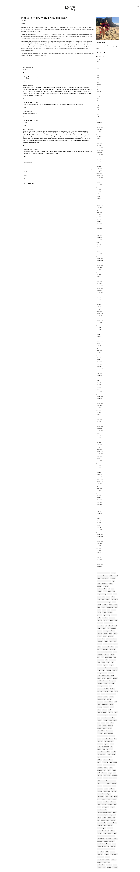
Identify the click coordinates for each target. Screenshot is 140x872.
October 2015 (99, 290)
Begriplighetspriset (107, 786)
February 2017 (99, 253)
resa (112, 589)
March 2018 (99, 223)
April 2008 (99, 497)
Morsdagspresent (100, 660)
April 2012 (99, 387)
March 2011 (99, 417)
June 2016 (99, 272)
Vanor (115, 833)
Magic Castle (99, 741)
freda (105, 809)
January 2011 (99, 421)
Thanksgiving (100, 702)
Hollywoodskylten (100, 838)
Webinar (115, 796)
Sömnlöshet (114, 783)
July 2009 (98, 463)
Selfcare (98, 762)
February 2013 (99, 364)
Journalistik (105, 604)
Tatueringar (99, 815)
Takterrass (108, 857)
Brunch (98, 105)
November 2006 (100, 536)
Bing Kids (108, 783)
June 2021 (99, 134)
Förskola (106, 788)
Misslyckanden (100, 736)
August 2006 (99, 543)
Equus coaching (107, 615)
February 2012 (99, 391)
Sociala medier (100, 667)
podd (104, 749)
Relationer (99, 631)
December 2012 (100, 368)
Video (98, 114)
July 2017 (98, 242)
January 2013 (99, 366)
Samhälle (99, 681)
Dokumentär (113, 846)
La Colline (115, 867)
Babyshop (110, 644)
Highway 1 (110, 833)
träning (115, 604)
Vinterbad (99, 801)
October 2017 (99, 235)
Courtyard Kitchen (100, 670)
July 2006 (98, 546)
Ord (111, 749)
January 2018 (99, 228)
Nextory (103, 607)
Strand (116, 712)
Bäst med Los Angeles (109, 741)
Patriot (102, 851)
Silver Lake (99, 770)
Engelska (109, 817)
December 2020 (100, 148)
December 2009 (100, 451)
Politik (108, 752)
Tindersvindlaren (114, 854)
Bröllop (98, 617)
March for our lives (105, 820)
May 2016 (99, 274)
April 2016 (99, 276)
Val (98, 851)
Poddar (108, 662)
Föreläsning (110, 725)
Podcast (98, 61)
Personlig (109, 867)
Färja (104, 867)
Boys (110, 686)
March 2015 (99, 306)
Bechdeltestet (105, 836)
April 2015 (99, 304)
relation (98, 646)
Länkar (98, 77)
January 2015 (99, 311)
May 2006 (99, 550)
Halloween (99, 665)
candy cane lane (100, 796)
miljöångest (99, 780)
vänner (98, 578)
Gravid (98, 103)
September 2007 (100, 513)
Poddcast (99, 725)
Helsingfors (99, 91)
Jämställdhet (108, 694)
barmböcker (112, 688)
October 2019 (99, 180)
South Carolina (107, 791)
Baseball (105, 633)
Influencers (99, 786)
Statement (110, 804)
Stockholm (99, 80)
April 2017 (99, 249)
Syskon (98, 649)
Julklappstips (110, 636)
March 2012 (99, 389)
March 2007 (99, 527)
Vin (98, 823)
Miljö (98, 607)
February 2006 (99, 557)
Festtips (109, 773)
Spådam (105, 759)
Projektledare (108, 865)
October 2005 (99, 566)
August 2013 (99, 350)
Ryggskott (106, 815)
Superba (105, 683)
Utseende (104, 673)
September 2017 (100, 237)
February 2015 (99, 309)
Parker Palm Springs (101, 699)
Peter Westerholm (100, 844)
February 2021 (99, 143)
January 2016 (99, 283)
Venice (112, 646)
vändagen (105, 696)
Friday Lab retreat (105, 675)
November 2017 (100, 233)
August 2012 (99, 378)
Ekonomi (106, 654)
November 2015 (100, 288)
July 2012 (98, 380)
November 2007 (100, 509)
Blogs (78, 3)
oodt (102, 657)
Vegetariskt (105, 681)
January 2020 (99, 173)
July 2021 (98, 131)
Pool (112, 746)
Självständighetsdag (101, 752)
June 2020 (99, 161)
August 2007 (99, 516)
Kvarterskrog (114, 791)
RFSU (110, 778)
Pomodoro (109, 678)
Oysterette (109, 823)
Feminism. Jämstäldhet (101, 804)
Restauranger (99, 93)
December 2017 (100, 230)
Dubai (98, 675)
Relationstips (111, 683)
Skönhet (104, 636)
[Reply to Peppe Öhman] (25, 81)
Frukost (113, 602)
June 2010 (99, 437)
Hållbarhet (99, 644)
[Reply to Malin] (23, 72)
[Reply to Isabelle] (23, 145)
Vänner (98, 86)
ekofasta (98, 817)
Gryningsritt (99, 733)
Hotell (103, 638)
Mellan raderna (105, 578)
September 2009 (100, 458)
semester (104, 610)
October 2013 (99, 345)
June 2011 (99, 410)
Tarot (98, 723)
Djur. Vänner (100, 744)
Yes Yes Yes (110, 712)
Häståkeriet (99, 696)
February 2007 (99, 529)
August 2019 (99, 184)
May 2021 (99, 136)
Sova (115, 738)
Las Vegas (98, 116)
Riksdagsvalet (105, 762)
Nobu (98, 662)
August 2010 (99, 433)
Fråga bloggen (106, 631)
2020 (98, 657)
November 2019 (100, 177)
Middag (104, 817)
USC (116, 702)
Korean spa (105, 738)
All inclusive (112, 801)
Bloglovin (111, 759)
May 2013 (99, 357)
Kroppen (103, 628)
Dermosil (110, 728)
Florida (98, 678)
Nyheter (115, 644)
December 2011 (100, 396)
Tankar (98, 596)
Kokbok (103, 678)
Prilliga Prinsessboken (101, 825)
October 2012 (99, 373)
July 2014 (98, 325)
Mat (114, 591)
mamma (104, 612)
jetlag (106, 736)
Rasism (98, 107)
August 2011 (99, 405)
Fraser (115, 778)
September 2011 (100, 403)
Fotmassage (108, 844)
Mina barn (99, 112)
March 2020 (99, 168)
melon (107, 796)
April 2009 (99, 470)
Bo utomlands (100, 830)
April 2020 (99, 166)
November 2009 (100, 454)
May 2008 (99, 495)
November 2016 (100, 260)
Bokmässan (99, 620)
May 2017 (99, 246)
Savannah (107, 830)
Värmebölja (103, 823)
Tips (97, 89)
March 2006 (99, 555)
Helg (106, 652)
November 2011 (100, 398)
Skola (98, 717)
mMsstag (111, 696)
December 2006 (100, 534)
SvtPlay (116, 691)
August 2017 (99, 240)
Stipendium (110, 825)
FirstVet (114, 823)
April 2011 (99, 414)
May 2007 (99, 523)
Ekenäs (98, 638)
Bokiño (103, 723)
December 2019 (100, 175)
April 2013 (99, 359)
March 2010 (99, 444)
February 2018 (99, 226)
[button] (138, 6)
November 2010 (100, 426)
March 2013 (99, 361)
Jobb (97, 70)
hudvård (115, 652)
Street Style (113, 859)
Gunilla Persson (107, 765)
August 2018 (99, 212)
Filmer (98, 704)
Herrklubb (106, 854)
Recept (98, 583)
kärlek (110, 633)
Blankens (104, 709)
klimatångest (99, 623)
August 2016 (99, 267)
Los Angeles (99, 63)
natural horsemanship (108, 733)
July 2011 (98, 408)
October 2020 (99, 152)
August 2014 (99, 322)
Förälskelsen (106, 707)
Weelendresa (112, 788)
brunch (106, 667)
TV (106, 625)
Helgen (103, 694)
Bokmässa (106, 623)
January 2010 (99, 449)
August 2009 (99, 460)
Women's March (109, 730)
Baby (98, 98)
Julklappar (99, 615)
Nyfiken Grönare (106, 862)
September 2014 (100, 320)
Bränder (99, 612)
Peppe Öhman (28, 77)
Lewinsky (99, 867)
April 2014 (99, 332)
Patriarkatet (99, 809)
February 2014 (99, 336)
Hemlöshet (99, 720)
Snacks (98, 799)
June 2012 (99, 382)
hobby (111, 796)
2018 (114, 773)
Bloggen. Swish (113, 815)
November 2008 (100, 481)
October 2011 (99, 401)
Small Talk (63, 3)
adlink (112, 744)
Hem (102, 652)
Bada (116, 646)
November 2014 (100, 315)
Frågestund (108, 581)
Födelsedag (99, 707)
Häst (98, 820)
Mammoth (111, 625)
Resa (97, 73)
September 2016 (100, 265)
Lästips (98, 628)
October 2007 (99, 511)
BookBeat (99, 636)
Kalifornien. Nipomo (101, 828)
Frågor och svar (100, 625)
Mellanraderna (112, 849)
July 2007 (98, 518)
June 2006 (99, 548)
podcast (116, 575)
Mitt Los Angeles (112, 715)
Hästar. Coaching (107, 775)
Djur (111, 667)
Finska (98, 783)
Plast (103, 783)
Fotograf (111, 665)
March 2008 (99, 500)
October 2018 (99, 207)
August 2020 (99, 157)
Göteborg (99, 673)
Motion (114, 786)
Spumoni (99, 728)
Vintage (111, 575)
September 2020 (100, 154)
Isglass (104, 833)
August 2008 (99, 488)
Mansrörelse (104, 773)
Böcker (98, 68)
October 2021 (99, 125)
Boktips (114, 638)
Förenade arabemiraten (111, 799)
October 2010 (99, 428)
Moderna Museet (105, 746)
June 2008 (99, 493)
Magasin (99, 738)
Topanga (110, 583)
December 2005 (100, 562)
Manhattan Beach (100, 865)
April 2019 (99, 194)
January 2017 (99, 256)
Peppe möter (99, 688)
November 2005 (100, 564)
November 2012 (100, 371)
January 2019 (99, 200)
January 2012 (99, 394)
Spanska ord (112, 717)
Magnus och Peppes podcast (102, 575)
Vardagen (112, 807)
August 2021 (99, 129)
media (115, 804)
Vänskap (106, 641)
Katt (106, 660)
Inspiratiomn (99, 854)
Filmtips (99, 709)
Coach (109, 709)
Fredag (98, 746)
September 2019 (100, 182)
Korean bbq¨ (110, 828)
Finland (99, 604)
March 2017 (99, 251)
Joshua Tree (112, 617)
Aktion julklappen (113, 762)
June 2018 (99, 217)
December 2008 (100, 479)
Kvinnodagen (100, 641)
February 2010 (99, 447)
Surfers (108, 794)
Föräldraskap (111, 673)
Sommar (105, 620)
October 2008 (99, 483)
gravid (98, 599)
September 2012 (100, 375)
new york (99, 594)
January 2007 (99, 532)
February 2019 (99, 198)
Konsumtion (99, 767)
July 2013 (98, 352)
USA (116, 625)
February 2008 (99, 502)
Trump (109, 754)
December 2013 (100, 341)
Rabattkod (114, 752)
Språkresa (99, 862)
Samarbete (99, 84)
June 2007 (99, 520)
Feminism (23, 23)
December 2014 (100, 313)
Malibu (98, 610)
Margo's (105, 767)
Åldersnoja (109, 670)
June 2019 (99, 189)
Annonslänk (99, 715)
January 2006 (99, 559)
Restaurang (112, 836)
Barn (103, 581)
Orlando (99, 807)
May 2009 (99, 467)
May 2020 (99, 164)
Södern (115, 865)
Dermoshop (99, 765)
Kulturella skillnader (109, 702)
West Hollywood (100, 857)
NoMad (111, 707)
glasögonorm (99, 788)
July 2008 (98, 490)
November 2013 (100, 343)
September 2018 (100, 210)
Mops (108, 723)
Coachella (99, 836)
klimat (98, 794)
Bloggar (112, 631)
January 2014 (99, 338)
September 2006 (100, 541)
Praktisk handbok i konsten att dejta (104, 812)
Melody (103, 799)
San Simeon (99, 691)
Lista (112, 662)
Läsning (103, 794)
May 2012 (99, 385)
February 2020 (99, 171)
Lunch (116, 607)
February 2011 (99, 419)
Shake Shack (99, 841)
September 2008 (100, 486)
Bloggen (113, 596)
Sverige (113, 754)
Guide (106, 686)
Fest (108, 628)
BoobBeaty (99, 775)
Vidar (111, 623)
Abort (108, 749)
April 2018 (99, 221)
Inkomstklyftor (100, 686)
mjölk (98, 773)
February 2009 (99, 474)
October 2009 (99, 456)
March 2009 (99, 472)
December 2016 (100, 258)
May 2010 (99, 440)
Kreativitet (109, 638)
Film (115, 657)
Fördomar (113, 830)
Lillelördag (115, 838)
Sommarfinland (112, 681)
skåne (103, 596)
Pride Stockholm (108, 757)
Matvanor (99, 778)
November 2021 (100, 122)
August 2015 (99, 295)
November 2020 (100, 150)
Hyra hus (112, 851)
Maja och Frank (106, 646)
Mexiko (103, 662)
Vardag (104, 594)
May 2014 (99, 329)
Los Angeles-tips (115, 599)
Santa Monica (100, 654)
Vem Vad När (112, 649)
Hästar (98, 75)
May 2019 (99, 191)
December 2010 (100, 424)
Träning (98, 96)
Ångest (112, 675)
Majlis (105, 644)
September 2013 (100, 348)
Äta (104, 770)
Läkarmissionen (110, 607)
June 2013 (99, 355)
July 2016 (98, 269)
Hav (114, 817)
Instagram (104, 602)
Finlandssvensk (105, 704)
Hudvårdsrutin (105, 649)
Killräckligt (113, 820)
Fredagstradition (108, 657)
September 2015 (100, 292)
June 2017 (99, 244)
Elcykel (107, 851)
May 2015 (99, 302)
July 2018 (98, 214)
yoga (116, 620)
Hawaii (110, 767)
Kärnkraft (106, 691)
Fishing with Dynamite (101, 712)
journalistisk (108, 838)
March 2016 (99, 279)
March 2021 (99, 141)
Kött (98, 652)
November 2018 (100, 205)
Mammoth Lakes (100, 859)
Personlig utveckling (113, 720)
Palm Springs (105, 617)
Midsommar (114, 615)
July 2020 (98, 159)
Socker (114, 844)
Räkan (114, 812)
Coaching (113, 573)
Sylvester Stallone (100, 730)
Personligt (98, 59)
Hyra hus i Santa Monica (109, 841)
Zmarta (104, 728)
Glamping (111, 620)
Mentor (112, 723)
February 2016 (99, 281)
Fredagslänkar (100, 573)
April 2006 (99, 552)
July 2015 (98, 297)
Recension (105, 778)
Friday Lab (107, 573)
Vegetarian (106, 665)
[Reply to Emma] (23, 98)
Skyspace (104, 725)
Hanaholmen (105, 801)
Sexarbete (109, 699)
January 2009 (99, 477)
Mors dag (113, 610)
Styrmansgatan (100, 757)
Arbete (114, 694)
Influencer (106, 744)
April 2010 (99, 442)
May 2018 (99, 219)
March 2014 (99, 334)
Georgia (115, 667)
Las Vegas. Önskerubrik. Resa (103, 846)
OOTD (98, 100)
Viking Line (115, 670)
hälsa (103, 599)
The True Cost (112, 736)
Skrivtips (105, 720)
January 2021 (99, 145)
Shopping (108, 599)
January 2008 (99, 504)
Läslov (111, 691)
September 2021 (100, 127)
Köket (110, 652)
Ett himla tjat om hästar (102, 849)
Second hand (112, 578)
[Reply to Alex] (23, 116)
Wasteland (99, 833)
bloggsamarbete (112, 660)
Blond (115, 641)
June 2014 (99, 327)
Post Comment (29, 183)
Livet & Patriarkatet (101, 754)
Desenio (114, 770)
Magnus (115, 633)
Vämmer (109, 770)
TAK (113, 765)
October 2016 (99, 263)
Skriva (98, 82)
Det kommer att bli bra (101, 589)
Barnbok (99, 749)
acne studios (113, 628)
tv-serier (107, 596)
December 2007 (100, 506)
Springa (110, 738)
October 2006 (99, 539)
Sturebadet (106, 688)
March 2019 (99, 196)
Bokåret (111, 704)
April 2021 (99, 138)
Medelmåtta (114, 775)
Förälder (112, 654)
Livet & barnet (107, 780)
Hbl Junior (99, 759)
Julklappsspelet (105, 807)
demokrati (114, 780)
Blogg (109, 602)
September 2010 (100, 431)
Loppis (115, 594)
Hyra (98, 694)
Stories (72, 3)
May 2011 (99, 412)
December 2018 (100, 203)
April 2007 (99, 525)
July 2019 (98, 187)
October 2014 (99, 318)
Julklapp (98, 109)
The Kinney (99, 683)
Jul (109, 589)
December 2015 (100, 286)
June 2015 (99, 299)
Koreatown (99, 791)
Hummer (107, 859)
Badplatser (115, 678)
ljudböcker (110, 612)
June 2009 (99, 465)
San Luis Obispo (105, 717)
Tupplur (105, 715)
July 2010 (98, 435)
